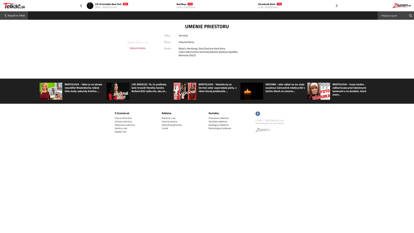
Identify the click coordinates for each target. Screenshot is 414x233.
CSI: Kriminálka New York (108, 4)
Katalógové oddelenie (219, 125)
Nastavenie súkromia (125, 125)
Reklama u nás (169, 118)
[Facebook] (258, 114)
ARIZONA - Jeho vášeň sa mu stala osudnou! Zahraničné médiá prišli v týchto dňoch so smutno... (285, 88)
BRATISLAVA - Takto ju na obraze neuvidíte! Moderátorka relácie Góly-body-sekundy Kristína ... (83, 88)
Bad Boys (181, 4)
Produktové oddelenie (219, 118)
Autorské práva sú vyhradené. (270, 123)
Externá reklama (169, 121)
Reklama (166, 113)
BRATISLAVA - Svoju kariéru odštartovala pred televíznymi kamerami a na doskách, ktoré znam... (349, 89)
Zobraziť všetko (137, 48)
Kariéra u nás (121, 128)
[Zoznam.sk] (264, 130)
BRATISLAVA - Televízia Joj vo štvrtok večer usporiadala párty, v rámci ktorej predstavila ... (218, 88)
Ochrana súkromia (123, 121)
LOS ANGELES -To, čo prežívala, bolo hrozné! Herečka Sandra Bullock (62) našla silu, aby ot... (149, 88)
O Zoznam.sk (122, 113)
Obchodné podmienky (172, 125)
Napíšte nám (121, 131)
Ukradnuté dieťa (266, 4)
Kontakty (214, 113)
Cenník (165, 128)
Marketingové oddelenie (220, 128)
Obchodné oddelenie (218, 121)
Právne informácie (123, 118)
